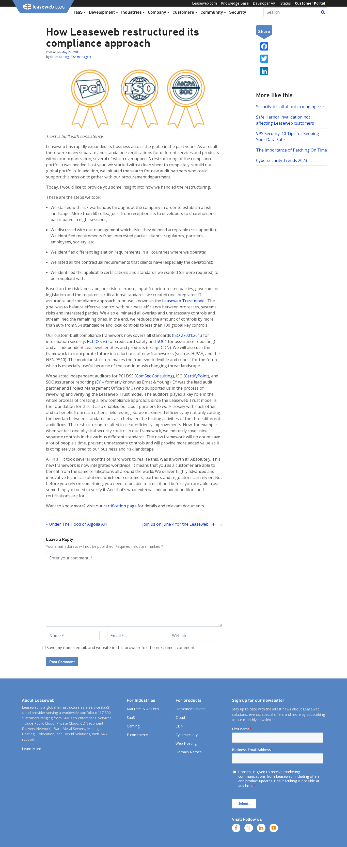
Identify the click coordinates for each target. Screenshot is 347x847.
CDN (179, 726)
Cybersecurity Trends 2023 (281, 160)
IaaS (78, 11)
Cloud (180, 717)
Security (237, 11)
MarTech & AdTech (143, 708)
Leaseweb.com (204, 3)
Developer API (264, 3)
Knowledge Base (235, 3)
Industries (131, 11)
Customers (183, 11)
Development (102, 11)
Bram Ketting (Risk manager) (70, 57)
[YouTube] (274, 828)
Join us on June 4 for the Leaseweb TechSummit (182, 524)
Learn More (31, 748)
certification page (120, 506)
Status (285, 3)
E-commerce (137, 734)
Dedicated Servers (191, 708)
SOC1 (162, 341)
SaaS (131, 717)
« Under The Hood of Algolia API (76, 524)
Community (211, 11)
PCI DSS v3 (97, 341)
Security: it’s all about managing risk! (290, 106)
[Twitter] (248, 828)
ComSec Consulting (154, 376)
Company (157, 11)
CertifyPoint (196, 376)
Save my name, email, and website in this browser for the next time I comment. (120, 647)
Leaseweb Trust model (184, 301)
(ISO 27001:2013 (187, 335)
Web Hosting (186, 743)
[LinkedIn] (261, 828)
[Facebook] (236, 828)
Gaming (133, 726)
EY (98, 382)
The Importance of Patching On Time (291, 150)
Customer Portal (310, 3)
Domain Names (189, 752)
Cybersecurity (187, 734)
